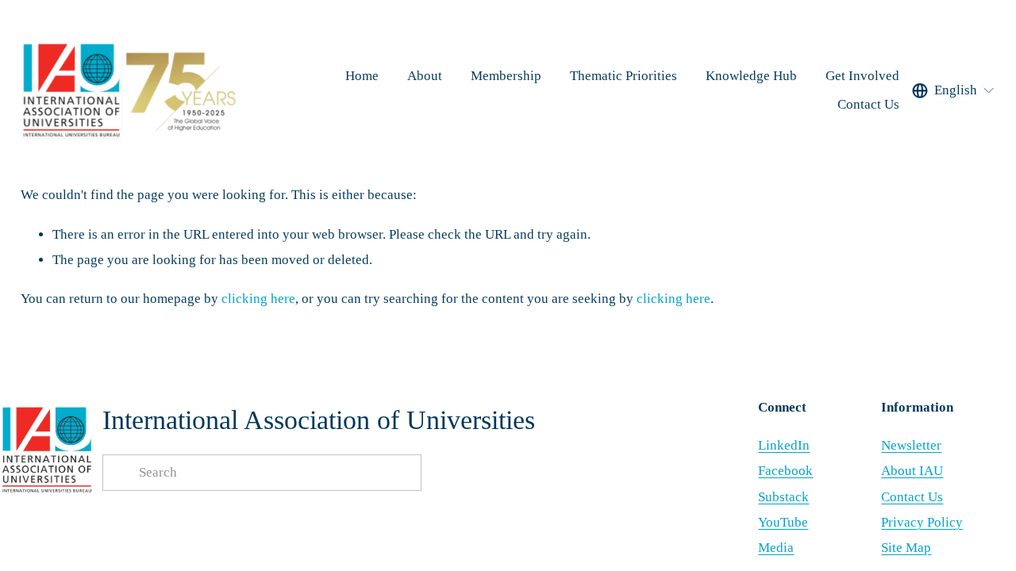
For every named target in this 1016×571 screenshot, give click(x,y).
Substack (783, 496)
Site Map (906, 547)
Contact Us (868, 104)
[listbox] (953, 90)
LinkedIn (784, 445)
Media (776, 547)
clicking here (258, 298)
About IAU (912, 470)
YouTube (783, 522)
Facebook (785, 470)
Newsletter (911, 445)
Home (362, 75)
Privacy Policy (922, 522)
